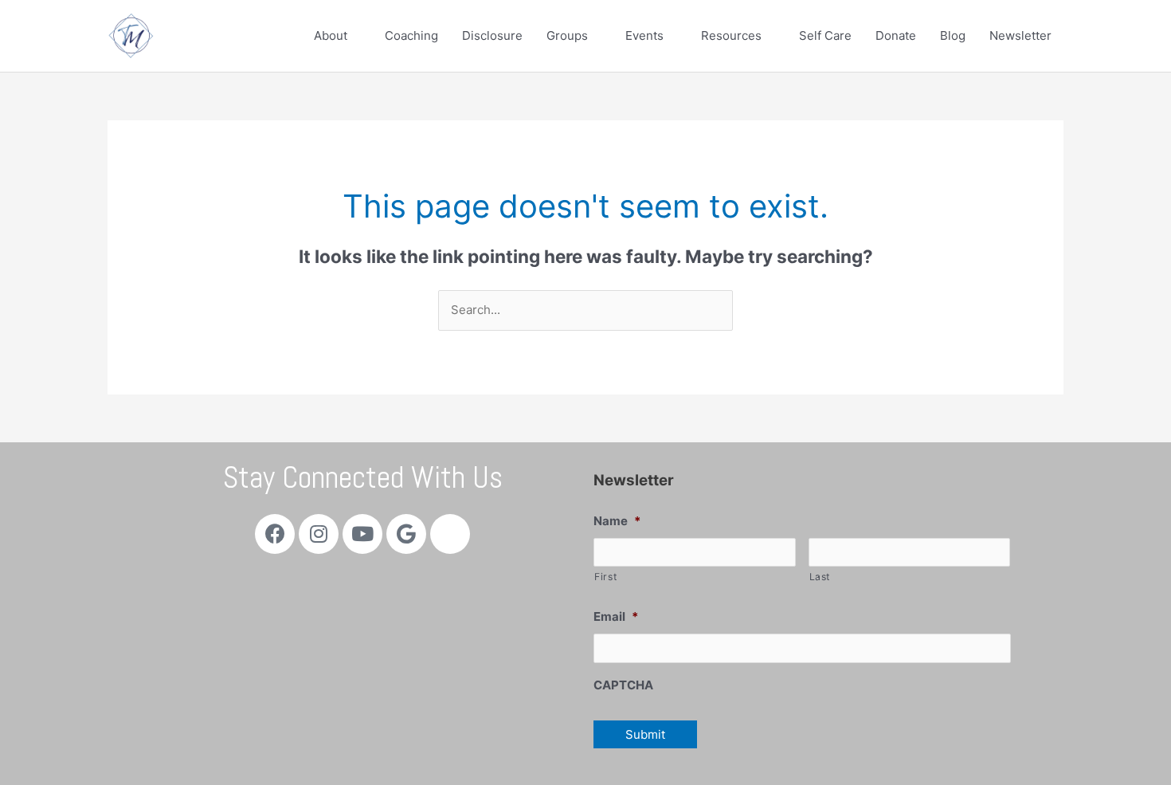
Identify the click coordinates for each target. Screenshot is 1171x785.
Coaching (411, 35)
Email (615, 616)
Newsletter (1020, 35)
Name (616, 520)
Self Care (825, 35)
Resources (731, 35)
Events (644, 35)
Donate (895, 35)
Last (820, 577)
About (330, 35)
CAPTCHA (623, 685)
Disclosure (492, 35)
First (605, 577)
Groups (567, 35)
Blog (952, 35)
